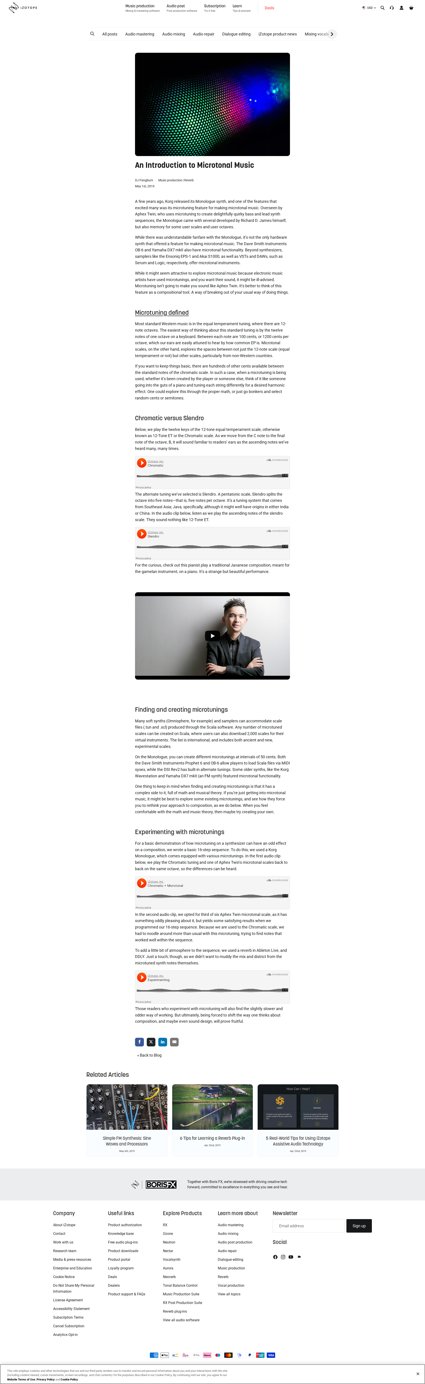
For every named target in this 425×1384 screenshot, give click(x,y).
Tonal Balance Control (180, 1285)
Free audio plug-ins (123, 1242)
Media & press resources (72, 1259)
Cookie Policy (69, 1379)
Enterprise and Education (72, 1268)
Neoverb (169, 1277)
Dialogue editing (236, 34)
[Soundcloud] (298, 1257)
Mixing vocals (317, 34)
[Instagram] (283, 1257)
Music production (170, 180)
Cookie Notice (64, 1277)
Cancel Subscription (68, 1326)
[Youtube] (291, 1257)
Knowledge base (121, 1234)
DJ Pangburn (144, 180)
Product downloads (123, 1251)
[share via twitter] (151, 1042)
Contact (59, 1234)
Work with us (63, 1242)
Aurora (168, 1268)
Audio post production (235, 1242)
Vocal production (231, 1285)
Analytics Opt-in (65, 1335)
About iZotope (64, 1225)
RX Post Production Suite (182, 1303)
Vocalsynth (171, 1259)
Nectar (168, 1251)
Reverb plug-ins (175, 1311)
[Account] (401, 8)
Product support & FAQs (126, 1294)
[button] (92, 34)
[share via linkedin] (162, 1042)
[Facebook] (275, 1257)
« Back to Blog (149, 1055)
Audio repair (203, 34)
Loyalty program (121, 1268)
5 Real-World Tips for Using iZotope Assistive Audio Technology (298, 1141)
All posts (109, 34)
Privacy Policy (46, 1379)
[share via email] (174, 1042)
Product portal (119, 1259)
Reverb (189, 180)
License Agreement (68, 1300)
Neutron (169, 1242)
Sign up (359, 1226)
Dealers (114, 1285)
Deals (112, 1277)
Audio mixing (173, 34)
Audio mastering (139, 34)
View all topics (229, 1294)
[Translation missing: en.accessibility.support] (392, 8)
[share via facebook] (139, 1042)
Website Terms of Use (21, 1379)
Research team (64, 1251)
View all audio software (181, 1320)
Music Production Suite (181, 1294)
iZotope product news (278, 34)
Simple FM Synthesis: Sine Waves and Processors (127, 1141)
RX (165, 1225)
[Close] (418, 1374)
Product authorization (125, 1225)
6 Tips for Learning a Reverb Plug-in (212, 1138)
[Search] (382, 8)
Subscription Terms (68, 1317)
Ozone (168, 1234)
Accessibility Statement (71, 1309)
